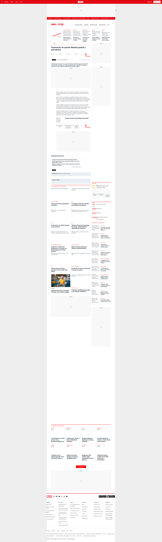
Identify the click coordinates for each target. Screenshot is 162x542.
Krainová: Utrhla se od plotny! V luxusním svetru (81, 269)
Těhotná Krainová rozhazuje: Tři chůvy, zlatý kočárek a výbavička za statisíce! (80, 226)
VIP (54, 44)
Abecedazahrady (105, 258)
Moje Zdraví (84, 445)
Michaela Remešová (63, 59)
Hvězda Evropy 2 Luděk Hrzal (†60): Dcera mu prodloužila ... (105, 237)
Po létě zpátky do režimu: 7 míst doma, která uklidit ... (105, 269)
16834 (93, 208)
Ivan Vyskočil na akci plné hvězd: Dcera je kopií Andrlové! (64, 159)
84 (93, 204)
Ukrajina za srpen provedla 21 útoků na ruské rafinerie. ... (105, 285)
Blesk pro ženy (104, 274)
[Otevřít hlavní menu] (2, 2)
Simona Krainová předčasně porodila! (77, 118)
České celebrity (55, 201)
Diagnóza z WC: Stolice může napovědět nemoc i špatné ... (88, 456)
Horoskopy (86, 24)
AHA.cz (93, 30)
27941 (93, 213)
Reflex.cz (103, 298)
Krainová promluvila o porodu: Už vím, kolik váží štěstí (59, 270)
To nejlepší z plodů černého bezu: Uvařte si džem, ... (105, 261)
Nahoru (81, 466)
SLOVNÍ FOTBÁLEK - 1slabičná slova (101, 218)
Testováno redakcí (78, 24)
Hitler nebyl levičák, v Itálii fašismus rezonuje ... (106, 301)
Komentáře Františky (56, 244)
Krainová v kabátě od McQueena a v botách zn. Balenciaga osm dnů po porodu (59, 249)
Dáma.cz (103, 251)
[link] (54, 496)
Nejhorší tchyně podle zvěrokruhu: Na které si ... (67, 39)
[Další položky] (114, 18)
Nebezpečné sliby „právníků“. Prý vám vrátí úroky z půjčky (60, 291)
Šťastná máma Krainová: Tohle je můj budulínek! (79, 247)
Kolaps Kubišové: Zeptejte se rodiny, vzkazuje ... (96, 39)
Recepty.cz (75, 30)
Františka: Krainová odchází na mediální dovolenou (80, 204)
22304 (93, 217)
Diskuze (93, 202)
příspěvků (93, 206)
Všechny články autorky (76, 166)
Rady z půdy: (98, 212)
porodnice (60, 173)
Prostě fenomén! (102, 24)
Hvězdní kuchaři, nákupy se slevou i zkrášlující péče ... (105, 277)
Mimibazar (103, 266)
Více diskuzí (101, 219)
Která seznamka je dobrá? (101, 204)
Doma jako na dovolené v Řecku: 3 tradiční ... (77, 39)
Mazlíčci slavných (93, 24)
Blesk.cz (103, 225)
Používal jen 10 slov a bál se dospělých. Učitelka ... (73, 440)
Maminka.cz (85, 30)
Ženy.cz (103, 30)
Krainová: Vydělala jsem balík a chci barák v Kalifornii (81, 290)
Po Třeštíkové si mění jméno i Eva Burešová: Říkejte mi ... (105, 229)
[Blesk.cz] (81, 2)
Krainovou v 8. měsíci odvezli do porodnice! (60, 226)
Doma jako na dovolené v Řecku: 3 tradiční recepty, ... (105, 246)
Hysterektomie (99, 208)
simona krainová (66, 173)
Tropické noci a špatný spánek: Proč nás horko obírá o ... (105, 254)
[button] (103, 496)
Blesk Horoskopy (66, 30)
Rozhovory (74, 288)
